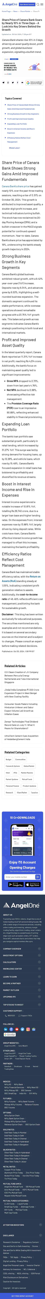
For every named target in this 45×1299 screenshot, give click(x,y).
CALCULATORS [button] (9, 962)
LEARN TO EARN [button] (10, 977)
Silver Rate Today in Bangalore (16, 1155)
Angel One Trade (24, 1053)
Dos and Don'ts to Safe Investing (16, 1246)
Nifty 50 (7, 1084)
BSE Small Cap (10, 1093)
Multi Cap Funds (11, 1212)
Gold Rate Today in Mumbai (15, 1132)
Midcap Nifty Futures (13, 1104)
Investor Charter (33, 1265)
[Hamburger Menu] (41, 4)
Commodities (20, 759)
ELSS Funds (9, 1203)
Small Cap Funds (11, 1206)
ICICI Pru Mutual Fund (13, 1192)
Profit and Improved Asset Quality (20, 119)
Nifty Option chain (12, 1115)
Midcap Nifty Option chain (15, 1121)
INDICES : (7, 1081)
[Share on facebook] (17, 82)
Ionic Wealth (23, 1046)
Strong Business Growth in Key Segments (23, 114)
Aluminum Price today (13, 1172)
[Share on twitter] (12, 82)
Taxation (34, 792)
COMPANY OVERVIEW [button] (12, 949)
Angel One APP (10, 1053)
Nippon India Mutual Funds (15, 1195)
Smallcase (18, 1066)
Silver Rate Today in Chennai (16, 1158)
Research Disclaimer (11, 1242)
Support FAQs (26, 1015)
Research (9, 792)
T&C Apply (14, 1257)
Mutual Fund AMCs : (12, 1184)
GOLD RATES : (9, 1129)
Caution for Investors (11, 1281)
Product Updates (29, 786)
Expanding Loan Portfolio (17, 124)
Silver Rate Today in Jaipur (15, 1161)
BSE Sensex (26, 1090)
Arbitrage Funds (27, 1206)
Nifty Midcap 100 (11, 1090)
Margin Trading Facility (28, 1056)
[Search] (38, 4)
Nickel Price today (12, 1175)
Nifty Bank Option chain (14, 1118)
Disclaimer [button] (8, 1235)
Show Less (14, 148)
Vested (35, 1066)
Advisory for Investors (12, 1269)
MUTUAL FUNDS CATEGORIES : (16, 1201)
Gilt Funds (8, 1209)
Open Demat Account (27, 4)
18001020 (11, 1015)
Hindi (8, 773)
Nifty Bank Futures (26, 1101)
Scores (35, 1246)
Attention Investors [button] (13, 1225)
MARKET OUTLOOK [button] (11, 990)
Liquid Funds (22, 1203)
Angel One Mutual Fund (13, 1186)
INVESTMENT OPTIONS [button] (13, 955)
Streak (27, 1066)
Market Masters (27, 773)
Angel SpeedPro (10, 1056)
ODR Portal (35, 1273)
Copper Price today (12, 1169)
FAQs (5, 1257)
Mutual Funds (27, 779)
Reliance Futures (32, 1104)
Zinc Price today (33, 1172)
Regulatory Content (31, 1242)
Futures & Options (13, 766)
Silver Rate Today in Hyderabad (17, 1152)
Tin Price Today (10, 1178)
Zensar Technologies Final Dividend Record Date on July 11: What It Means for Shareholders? (21, 725)
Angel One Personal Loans (13, 1265)
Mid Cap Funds (22, 1209)
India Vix (22, 1093)
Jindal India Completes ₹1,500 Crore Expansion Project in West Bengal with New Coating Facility (21, 693)
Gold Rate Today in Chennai (15, 1138)
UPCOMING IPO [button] (9, 997)
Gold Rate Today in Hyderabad (16, 1141)
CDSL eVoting (8, 1273)
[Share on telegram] (3, 82)
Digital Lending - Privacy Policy (15, 1261)
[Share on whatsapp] (8, 82)
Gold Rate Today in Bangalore (16, 1144)
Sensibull (7, 1066)
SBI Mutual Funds (33, 1186)
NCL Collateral (29, 1269)
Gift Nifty (33, 1093)
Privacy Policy (26, 1257)
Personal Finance (12, 786)
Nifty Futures (10, 1101)
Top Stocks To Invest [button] (13, 1005)
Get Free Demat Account (23, 1296)
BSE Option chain (32, 1124)
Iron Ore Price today (31, 1175)
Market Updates (12, 779)
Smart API (8, 1059)
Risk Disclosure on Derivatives (15, 1277)
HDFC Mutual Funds (30, 1189)
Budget (8, 759)
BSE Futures (9, 1107)
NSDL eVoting (22, 1273)
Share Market (22, 792)
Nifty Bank (18, 1084)
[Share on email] (22, 82)
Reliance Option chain (13, 1124)
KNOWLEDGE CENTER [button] (12, 969)
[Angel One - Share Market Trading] (10, 4)
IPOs (15, 773)
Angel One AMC (10, 1046)
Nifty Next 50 (32, 1087)
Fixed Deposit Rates (22, 1059)
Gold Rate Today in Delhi (14, 1135)
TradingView (9, 1069)
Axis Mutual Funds (12, 1189)
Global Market (29, 766)
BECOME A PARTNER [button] (11, 983)
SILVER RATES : (9, 1150)
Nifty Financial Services (14, 1087)
